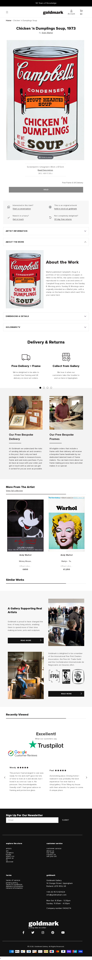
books (8, 854)
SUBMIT (65, 820)
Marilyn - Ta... (66, 561)
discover (9, 862)
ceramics (10, 853)
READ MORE (26, 640)
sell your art (51, 856)
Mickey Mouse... (25, 561)
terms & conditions (14, 884)
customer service (53, 848)
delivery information (14, 886)
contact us (51, 854)
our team (50, 853)
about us (10, 858)
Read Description (45, 170)
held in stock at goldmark (65, 209)
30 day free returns (63, 219)
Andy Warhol (47, 33)
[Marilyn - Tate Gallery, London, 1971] (66, 524)
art (7, 851)
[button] (9, 12)
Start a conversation (22, 209)
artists (9, 848)
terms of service (13, 880)
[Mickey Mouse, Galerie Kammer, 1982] (25, 526)
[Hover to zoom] (45, 100)
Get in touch (18, 219)
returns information (14, 888)
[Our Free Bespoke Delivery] (26, 413)
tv (7, 860)
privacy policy (12, 883)
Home (8, 20)
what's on (10, 856)
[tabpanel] (26, 367)
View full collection (14, 491)
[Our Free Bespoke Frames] (66, 413)
